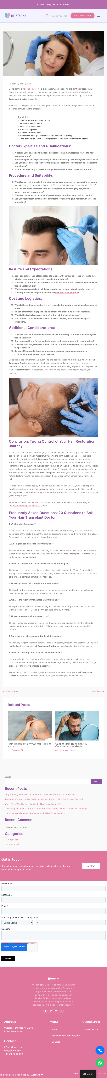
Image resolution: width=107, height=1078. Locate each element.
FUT (93, 185)
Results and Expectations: (31, 126)
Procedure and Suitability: (31, 123)
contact (36, 505)
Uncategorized (12, 844)
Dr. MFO (71, 486)
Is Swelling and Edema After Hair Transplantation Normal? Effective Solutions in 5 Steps (46, 808)
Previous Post (11, 691)
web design (10, 1074)
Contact (56, 1041)
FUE (56, 185)
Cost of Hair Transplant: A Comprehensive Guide (71, 745)
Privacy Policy (91, 1029)
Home (54, 1029)
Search (8, 777)
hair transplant (29, 89)
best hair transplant (22, 505)
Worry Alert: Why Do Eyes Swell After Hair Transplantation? (32, 804)
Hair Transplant (14, 750)
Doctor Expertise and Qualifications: (35, 120)
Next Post (98, 691)
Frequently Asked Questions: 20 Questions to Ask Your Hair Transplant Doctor (53, 139)
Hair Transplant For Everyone (66, 1035)
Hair (79, 89)
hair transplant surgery (66, 292)
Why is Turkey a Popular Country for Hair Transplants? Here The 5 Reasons (40, 794)
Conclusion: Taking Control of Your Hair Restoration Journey (46, 136)
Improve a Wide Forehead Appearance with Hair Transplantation (35, 813)
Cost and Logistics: (28, 129)
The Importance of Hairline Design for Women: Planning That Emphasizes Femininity (45, 799)
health (68, 550)
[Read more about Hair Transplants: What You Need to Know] (30, 726)
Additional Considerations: (31, 133)
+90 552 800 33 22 (59, 15)
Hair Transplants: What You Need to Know (29, 745)
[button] (99, 16)
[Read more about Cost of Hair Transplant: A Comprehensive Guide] (77, 726)
